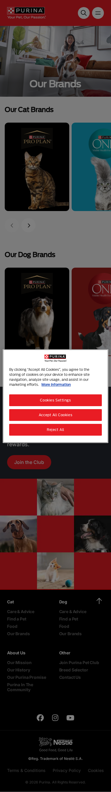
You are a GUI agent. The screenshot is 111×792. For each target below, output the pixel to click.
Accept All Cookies (55, 415)
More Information (56, 384)
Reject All (55, 430)
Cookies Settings (55, 400)
